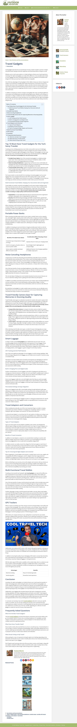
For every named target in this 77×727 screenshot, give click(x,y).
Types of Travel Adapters (15, 124)
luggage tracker (13, 714)
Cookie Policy (35, 725)
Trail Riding (9, 717)
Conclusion (10, 133)
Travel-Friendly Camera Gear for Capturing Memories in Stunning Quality (24, 114)
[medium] (62, 87)
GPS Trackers (10, 131)
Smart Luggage (10, 116)
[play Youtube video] (27, 534)
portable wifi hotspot (41, 714)
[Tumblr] (64, 87)
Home (6, 60)
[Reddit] (30, 660)
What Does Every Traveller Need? (17, 138)
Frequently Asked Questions (14, 135)
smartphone (8, 715)
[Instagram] (28, 660)
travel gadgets (28, 601)
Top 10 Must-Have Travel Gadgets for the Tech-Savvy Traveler (21, 106)
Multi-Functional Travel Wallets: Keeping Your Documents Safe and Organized (24, 108)
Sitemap (63, 725)
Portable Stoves (10, 718)
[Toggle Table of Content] (41, 104)
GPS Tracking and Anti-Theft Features (17, 118)
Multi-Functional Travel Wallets (14, 130)
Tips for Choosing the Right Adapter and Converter (20, 128)
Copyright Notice (28, 725)
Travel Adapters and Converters (14, 123)
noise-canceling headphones (23, 714)
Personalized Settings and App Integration (19, 121)
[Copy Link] (33, 660)
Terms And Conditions (50, 725)
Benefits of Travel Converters (16, 126)
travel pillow (20, 715)
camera (8, 714)
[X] (26, 660)
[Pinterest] (23, 660)
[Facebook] (21, 660)
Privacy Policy (42, 725)
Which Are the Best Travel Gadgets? (18, 137)
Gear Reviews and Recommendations (19, 60)
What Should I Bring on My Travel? (18, 140)
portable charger (32, 714)
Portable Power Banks (12, 111)
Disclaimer (58, 725)
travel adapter (14, 715)
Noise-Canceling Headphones (14, 113)
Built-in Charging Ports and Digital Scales (18, 119)
